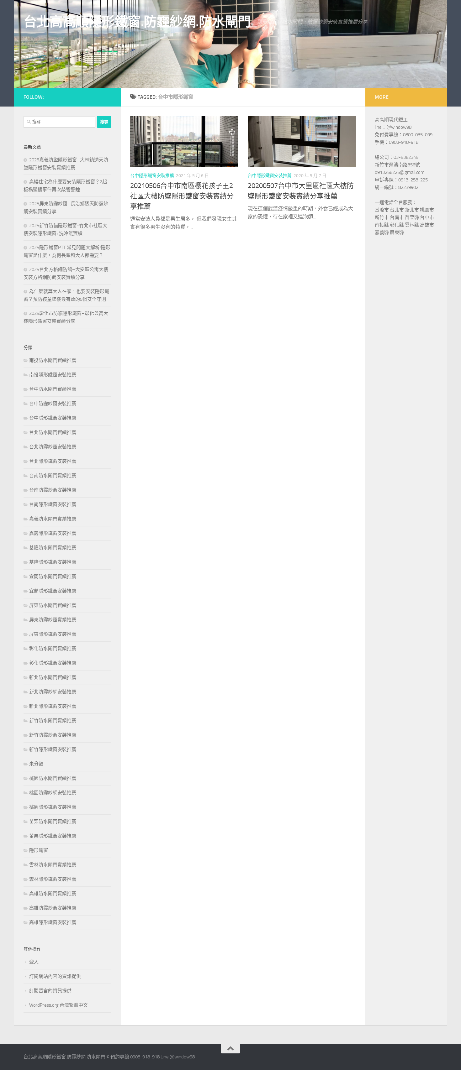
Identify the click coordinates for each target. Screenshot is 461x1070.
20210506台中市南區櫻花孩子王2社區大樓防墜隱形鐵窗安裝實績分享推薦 (182, 196)
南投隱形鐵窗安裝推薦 (52, 375)
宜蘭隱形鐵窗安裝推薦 (52, 591)
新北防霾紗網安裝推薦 (52, 692)
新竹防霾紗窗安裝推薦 (52, 735)
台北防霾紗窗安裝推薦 (52, 447)
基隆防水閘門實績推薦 (52, 548)
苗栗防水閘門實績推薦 (52, 821)
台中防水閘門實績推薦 (52, 389)
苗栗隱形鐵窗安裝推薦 (52, 836)
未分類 (36, 764)
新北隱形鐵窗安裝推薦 (52, 706)
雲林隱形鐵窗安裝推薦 (52, 879)
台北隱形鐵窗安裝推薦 (52, 461)
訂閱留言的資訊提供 (50, 991)
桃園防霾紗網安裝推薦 (52, 793)
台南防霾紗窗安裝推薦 (52, 490)
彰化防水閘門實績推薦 (52, 648)
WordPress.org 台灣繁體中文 (58, 1005)
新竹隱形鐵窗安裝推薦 (52, 749)
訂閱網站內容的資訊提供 (55, 976)
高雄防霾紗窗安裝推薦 (52, 908)
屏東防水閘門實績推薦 (52, 605)
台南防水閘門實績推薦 (52, 475)
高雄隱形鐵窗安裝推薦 (52, 922)
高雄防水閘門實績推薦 (52, 893)
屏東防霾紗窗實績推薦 (52, 620)
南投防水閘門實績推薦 (52, 360)
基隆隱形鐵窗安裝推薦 (52, 562)
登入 (34, 962)
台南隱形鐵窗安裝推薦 (52, 504)
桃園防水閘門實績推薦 (52, 778)
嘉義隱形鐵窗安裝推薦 (52, 533)
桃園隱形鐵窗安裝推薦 (52, 807)
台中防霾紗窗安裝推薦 (52, 403)
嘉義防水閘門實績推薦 (52, 519)
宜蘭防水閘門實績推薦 (52, 576)
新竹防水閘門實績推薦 (52, 720)
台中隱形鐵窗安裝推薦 (152, 175)
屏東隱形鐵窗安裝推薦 (52, 634)
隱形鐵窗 (38, 850)
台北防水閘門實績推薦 (52, 432)
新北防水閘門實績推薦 (52, 677)
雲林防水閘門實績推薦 (52, 865)
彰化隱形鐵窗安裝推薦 (52, 663)
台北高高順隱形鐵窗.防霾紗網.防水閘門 (137, 22)
